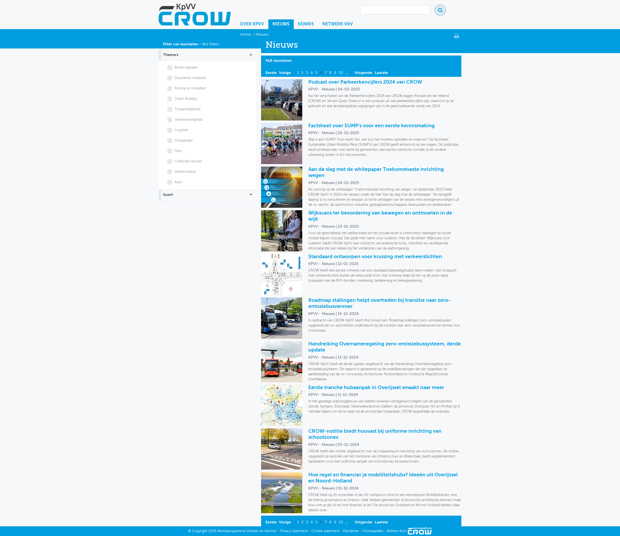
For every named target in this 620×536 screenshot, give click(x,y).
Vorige (285, 73)
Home (246, 35)
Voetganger (184, 140)
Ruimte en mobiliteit (190, 88)
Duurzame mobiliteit (190, 78)
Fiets (178, 151)
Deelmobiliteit (185, 172)
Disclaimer (351, 531)
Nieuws (280, 24)
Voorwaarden (373, 531)
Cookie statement (325, 531)
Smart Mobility (186, 99)
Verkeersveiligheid (188, 119)
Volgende (363, 73)
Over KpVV (252, 24)
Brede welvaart (186, 67)
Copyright (199, 531)
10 (341, 73)
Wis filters (210, 44)
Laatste (381, 73)
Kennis (306, 24)
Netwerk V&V (337, 24)
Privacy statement (294, 531)
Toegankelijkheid (187, 109)
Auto (178, 182)
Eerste (271, 73)
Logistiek (181, 130)
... (346, 73)
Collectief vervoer (188, 161)
